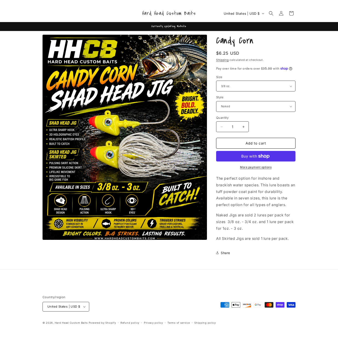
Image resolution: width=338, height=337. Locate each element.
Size (219, 77)
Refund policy (129, 322)
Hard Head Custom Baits (71, 322)
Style (219, 97)
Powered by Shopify (102, 322)
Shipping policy (205, 322)
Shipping (222, 60)
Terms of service (178, 322)
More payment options (256, 167)
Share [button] (225, 253)
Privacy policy (153, 322)
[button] (271, 13)
